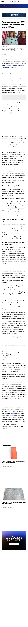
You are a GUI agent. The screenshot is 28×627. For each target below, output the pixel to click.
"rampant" (17, 63)
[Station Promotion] (14, 15)
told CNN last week (11, 415)
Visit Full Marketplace (21, 445)
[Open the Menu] (2, 1)
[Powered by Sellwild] (24, 529)
